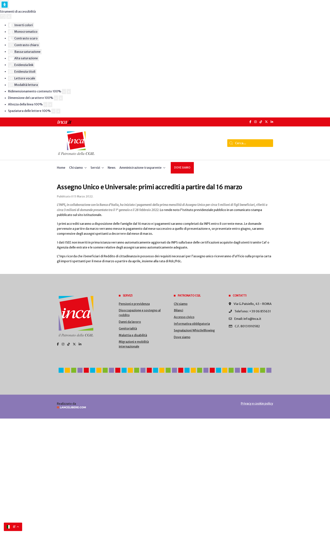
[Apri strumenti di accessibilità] (4, 4)
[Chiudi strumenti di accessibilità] (8, 16)
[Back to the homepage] (76, 143)
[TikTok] (261, 122)
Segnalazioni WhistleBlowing (194, 330)
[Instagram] (255, 122)
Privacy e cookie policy (257, 403)
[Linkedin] (80, 344)
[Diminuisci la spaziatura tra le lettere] (53, 111)
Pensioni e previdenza (134, 304)
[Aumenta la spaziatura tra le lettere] (58, 111)
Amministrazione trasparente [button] (140, 167)
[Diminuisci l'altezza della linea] (45, 104)
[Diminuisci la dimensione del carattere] (56, 98)
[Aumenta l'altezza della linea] (50, 104)
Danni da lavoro (130, 322)
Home (61, 167)
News (112, 167)
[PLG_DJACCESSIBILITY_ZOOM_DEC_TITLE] (64, 91)
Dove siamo (182, 167)
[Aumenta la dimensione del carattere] (61, 98)
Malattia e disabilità (133, 335)
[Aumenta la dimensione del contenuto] (69, 91)
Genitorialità (128, 328)
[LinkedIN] (272, 122)
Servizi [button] (95, 167)
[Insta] (63, 344)
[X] (266, 122)
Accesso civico (184, 317)
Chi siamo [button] (76, 167)
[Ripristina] (3, 16)
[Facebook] (250, 122)
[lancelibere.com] (108, 407)
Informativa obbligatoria (192, 324)
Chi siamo (181, 304)
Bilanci (178, 310)
